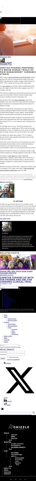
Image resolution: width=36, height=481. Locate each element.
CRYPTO (13, 456)
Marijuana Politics (6, 275)
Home (5, 315)
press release (6, 86)
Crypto (9, 327)
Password (3, 354)
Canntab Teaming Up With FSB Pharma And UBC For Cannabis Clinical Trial (17, 279)
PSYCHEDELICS (16, 445)
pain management (20, 100)
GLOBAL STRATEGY (17, 444)
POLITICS (14, 438)
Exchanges (14, 329)
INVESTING (7, 442)
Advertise (7, 302)
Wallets (13, 332)
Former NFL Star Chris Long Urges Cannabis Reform (16, 272)
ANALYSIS (14, 435)
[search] (19, 345)
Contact (6, 306)
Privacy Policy (8, 298)
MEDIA (6, 470)
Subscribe (7, 304)
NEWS (13, 436)
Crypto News (15, 334)
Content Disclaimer (28, 179)
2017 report (11, 156)
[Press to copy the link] (34, 413)
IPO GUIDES (14, 452)
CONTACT (7, 473)
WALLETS (18, 463)
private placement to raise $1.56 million (19, 77)
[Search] (1, 420)
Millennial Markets (12, 326)
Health (5, 317)
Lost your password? (13, 359)
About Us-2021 (8, 336)
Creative (6, 297)
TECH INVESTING (16, 454)
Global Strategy (12, 324)
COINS (17, 461)
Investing (6, 322)
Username (3, 352)
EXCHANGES (18, 459)
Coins (13, 331)
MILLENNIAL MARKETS (18, 447)
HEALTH (6, 433)
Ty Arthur (8, 62)
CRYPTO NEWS (19, 458)
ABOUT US (7, 468)
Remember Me (13, 357)
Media (6, 295)
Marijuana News (5, 57)
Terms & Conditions (10, 300)
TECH (6, 451)
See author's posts (5, 218)
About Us (7, 293)
